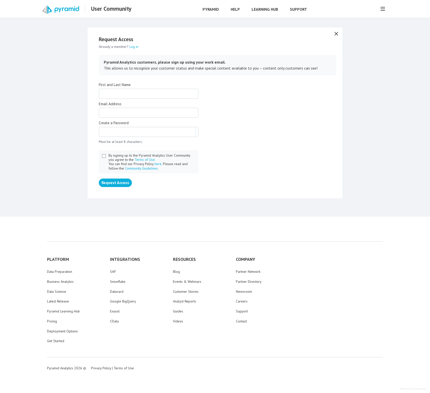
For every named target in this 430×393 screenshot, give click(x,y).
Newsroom (244, 291)
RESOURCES (184, 259)
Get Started (55, 341)
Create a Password (114, 123)
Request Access (115, 182)
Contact (241, 321)
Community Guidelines (141, 168)
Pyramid (211, 9)
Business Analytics (60, 281)
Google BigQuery (123, 301)
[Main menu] (382, 8)
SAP (113, 271)
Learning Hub (265, 9)
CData (114, 321)
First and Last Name (115, 85)
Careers (242, 301)
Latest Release (58, 301)
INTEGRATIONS (125, 259)
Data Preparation (59, 271)
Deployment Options (62, 331)
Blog (176, 271)
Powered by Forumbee (413, 389)
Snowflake (117, 281)
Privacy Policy (101, 368)
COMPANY (245, 259)
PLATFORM (58, 259)
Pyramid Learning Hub (63, 311)
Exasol (115, 311)
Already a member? (118, 46)
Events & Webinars (187, 281)
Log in (133, 46)
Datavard (116, 291)
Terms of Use (124, 368)
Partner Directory (249, 281)
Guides (178, 311)
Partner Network (248, 271)
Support (298, 9)
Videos (178, 321)
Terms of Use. (145, 159)
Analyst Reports (184, 301)
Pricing (52, 321)
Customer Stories (186, 291)
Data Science (56, 291)
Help (235, 9)
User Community (111, 8)
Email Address (110, 104)
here (158, 164)
